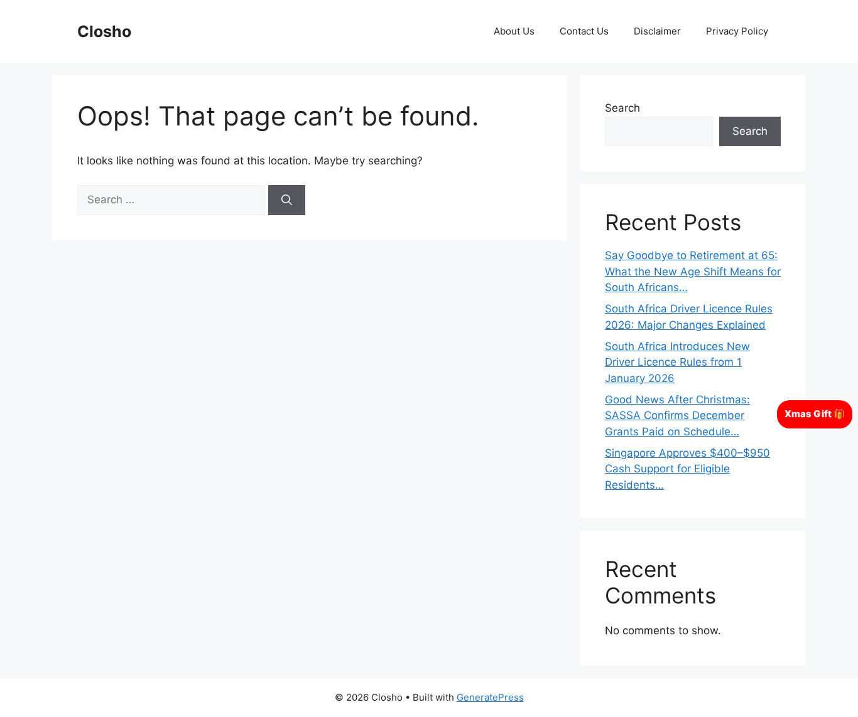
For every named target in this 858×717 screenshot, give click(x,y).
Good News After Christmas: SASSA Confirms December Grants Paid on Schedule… (677, 415)
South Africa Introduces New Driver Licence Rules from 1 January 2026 (677, 362)
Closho (104, 31)
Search (622, 108)
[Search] (286, 200)
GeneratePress (490, 697)
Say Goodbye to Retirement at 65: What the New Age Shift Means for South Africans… (693, 271)
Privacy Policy (737, 31)
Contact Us (584, 31)
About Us (514, 31)
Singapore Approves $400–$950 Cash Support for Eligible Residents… (687, 469)
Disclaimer (657, 31)
